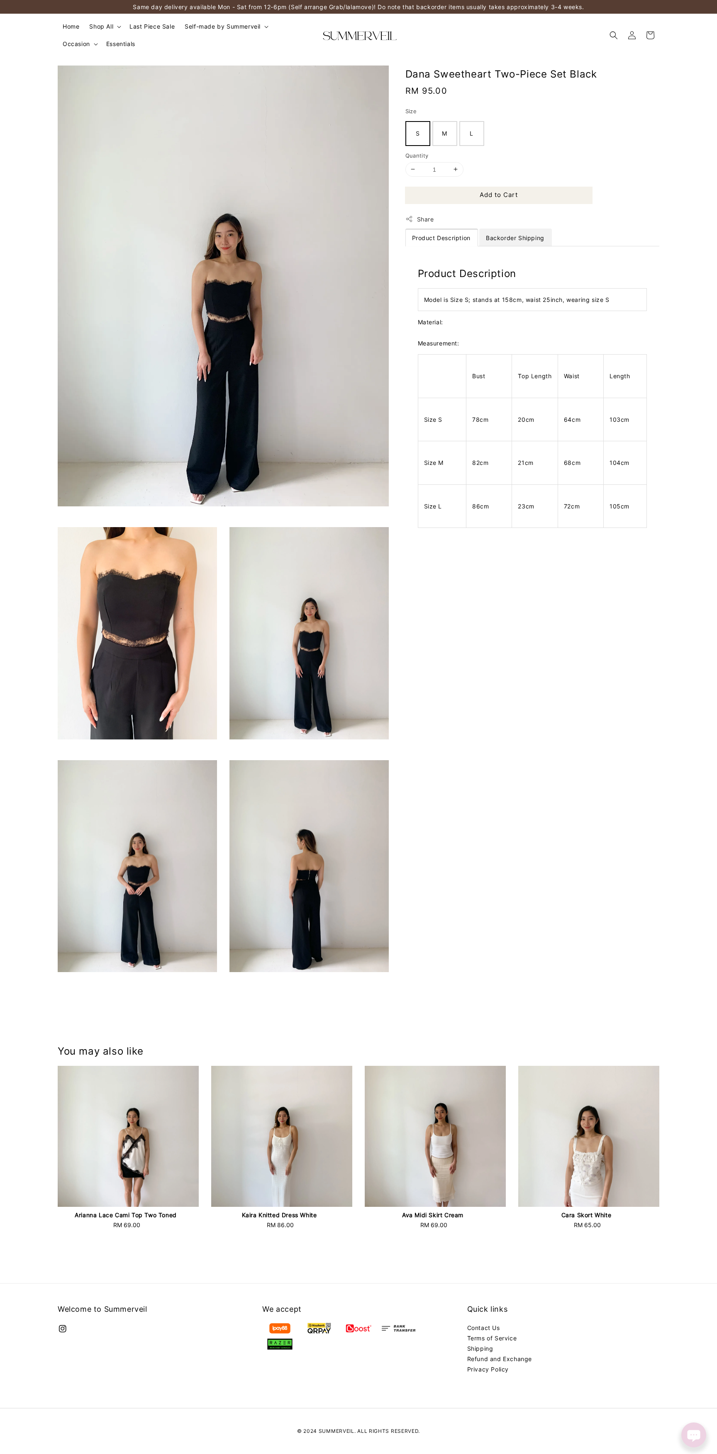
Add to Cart (499, 195)
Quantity (417, 155)
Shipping (480, 1348)
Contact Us (483, 1327)
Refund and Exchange (499, 1358)
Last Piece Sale (152, 26)
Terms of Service (492, 1338)
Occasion (76, 43)
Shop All (101, 26)
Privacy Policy (488, 1369)
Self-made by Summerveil (223, 26)
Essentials (120, 43)
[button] (614, 35)
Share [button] (425, 219)
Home (71, 26)
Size (411, 111)
